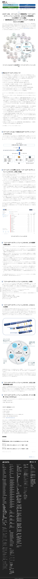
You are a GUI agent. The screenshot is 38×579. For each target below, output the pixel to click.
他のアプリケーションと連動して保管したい (18, 527)
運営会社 (32, 465)
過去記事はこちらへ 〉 (32, 456)
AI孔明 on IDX (4, 467)
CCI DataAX (11, 540)
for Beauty (4, 471)
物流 (17, 490)
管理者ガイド (25, 472)
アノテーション (12, 550)
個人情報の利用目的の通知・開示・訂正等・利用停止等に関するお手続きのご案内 (33, 482)
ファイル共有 (4, 561)
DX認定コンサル (12, 552)
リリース (25, 494)
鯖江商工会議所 (5, 517)
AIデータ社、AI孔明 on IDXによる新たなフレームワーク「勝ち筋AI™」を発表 (15, 448)
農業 (17, 475)
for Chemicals (4, 475)
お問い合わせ (32, 467)
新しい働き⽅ (25, 487)
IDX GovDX (11, 544)
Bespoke (10, 567)
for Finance (4, 492)
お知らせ (19, 12)
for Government (5, 495)
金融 (3, 515)
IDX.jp (31, 464)
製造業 (18, 466)
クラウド (4, 555)
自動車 (18, 477)
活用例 (3, 504)
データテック (11, 551)
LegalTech (11, 562)
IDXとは (3, 466)
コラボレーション (5, 556)
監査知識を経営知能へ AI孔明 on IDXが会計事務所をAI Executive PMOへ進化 (15, 441)
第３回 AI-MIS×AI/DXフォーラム (11, 519)
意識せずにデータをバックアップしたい (18, 521)
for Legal (4, 488)
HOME (3, 464)
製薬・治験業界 (5, 511)
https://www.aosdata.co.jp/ (10, 417)
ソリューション (18, 464)
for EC (3, 474)
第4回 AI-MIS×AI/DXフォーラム (11, 523)
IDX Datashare (11, 532)
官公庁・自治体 (19, 473)
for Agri (4, 500)
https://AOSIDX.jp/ (26, 28)
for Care (4, 470)
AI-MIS (10, 510)
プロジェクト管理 (5, 564)
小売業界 (4, 508)
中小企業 (18, 492)
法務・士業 (4, 513)
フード (18, 483)
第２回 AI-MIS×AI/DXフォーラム (11, 516)
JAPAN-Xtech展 (12, 571)
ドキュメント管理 (5, 565)
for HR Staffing (5, 484)
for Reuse (4, 491)
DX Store (25, 498)
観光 (17, 481)
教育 (17, 480)
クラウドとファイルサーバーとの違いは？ (4, 540)
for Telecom (4, 469)
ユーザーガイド (26, 470)
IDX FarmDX (11, 545)
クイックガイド (26, 469)
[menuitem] (4, 9)
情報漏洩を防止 (19, 525)
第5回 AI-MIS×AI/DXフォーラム (11, 526)
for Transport (4, 501)
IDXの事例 (25, 491)
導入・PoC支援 (4, 520)
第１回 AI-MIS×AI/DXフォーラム (11, 513)
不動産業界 (4, 507)
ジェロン (18, 484)
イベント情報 (4, 524)
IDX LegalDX (11, 533)
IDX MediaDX (11, 536)
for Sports (4, 487)
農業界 (3, 516)
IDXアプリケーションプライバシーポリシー (33, 472)
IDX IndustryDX (12, 537)
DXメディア (25, 497)
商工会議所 (18, 476)
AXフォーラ (11, 464)
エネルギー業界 (5, 512)
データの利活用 (5, 552)
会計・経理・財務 (19, 467)
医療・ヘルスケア (19, 470)
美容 (17, 488)
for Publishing (4, 483)
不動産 (18, 489)
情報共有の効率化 (19, 523)
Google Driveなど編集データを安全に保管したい (18, 496)
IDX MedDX (11, 535)
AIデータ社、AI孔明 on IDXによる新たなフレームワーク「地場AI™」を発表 (14, 445)
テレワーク (25, 488)
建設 (17, 479)
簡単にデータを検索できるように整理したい (18, 508)
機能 (3, 519)
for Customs (4, 480)
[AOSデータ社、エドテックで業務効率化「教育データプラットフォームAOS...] (0, 289)
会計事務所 (4, 509)
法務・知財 (18, 468)
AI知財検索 (11, 564)
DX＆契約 (11, 565)
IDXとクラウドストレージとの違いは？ (4, 536)
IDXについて (4, 527)
